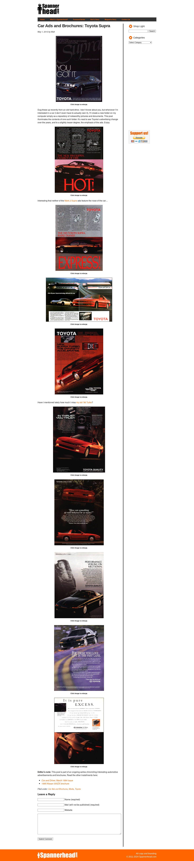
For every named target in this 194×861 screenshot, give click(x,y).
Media (71, 789)
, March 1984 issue (57, 780)
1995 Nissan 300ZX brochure (55, 783)
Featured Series (79, 19)
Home (42, 19)
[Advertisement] (108, 9)
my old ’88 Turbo (84, 402)
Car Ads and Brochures (58, 789)
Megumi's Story (110, 19)
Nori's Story (94, 19)
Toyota (78, 789)
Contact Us (126, 19)
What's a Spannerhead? (59, 19)
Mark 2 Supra (71, 200)
